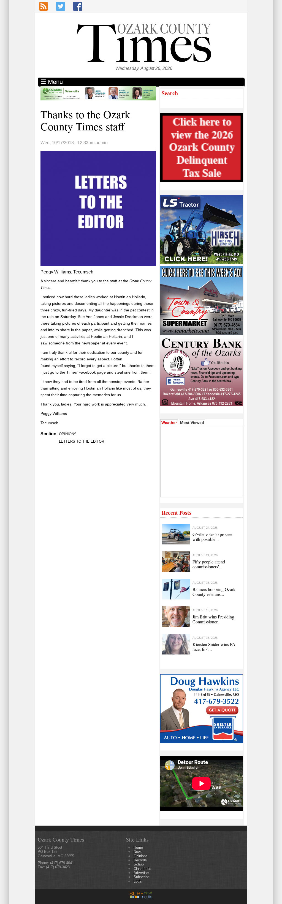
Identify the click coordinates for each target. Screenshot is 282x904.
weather (201, 489)
